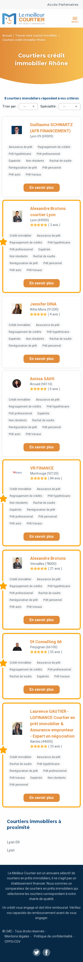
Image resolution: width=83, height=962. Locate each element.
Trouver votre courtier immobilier (36, 35)
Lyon (11, 850)
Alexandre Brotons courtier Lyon (48, 211)
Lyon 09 (13, 842)
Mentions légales (17, 936)
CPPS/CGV (13, 941)
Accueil (7, 35)
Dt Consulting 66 (46, 641)
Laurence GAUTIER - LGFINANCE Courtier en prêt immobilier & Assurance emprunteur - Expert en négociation (52, 723)
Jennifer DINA (43, 304)
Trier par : (10, 106)
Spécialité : (48, 106)
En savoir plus (42, 187)
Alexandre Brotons (48, 558)
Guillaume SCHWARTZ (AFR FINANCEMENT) (51, 127)
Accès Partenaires (62, 5)
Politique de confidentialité (53, 936)
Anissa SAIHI (42, 378)
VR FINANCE (42, 468)
